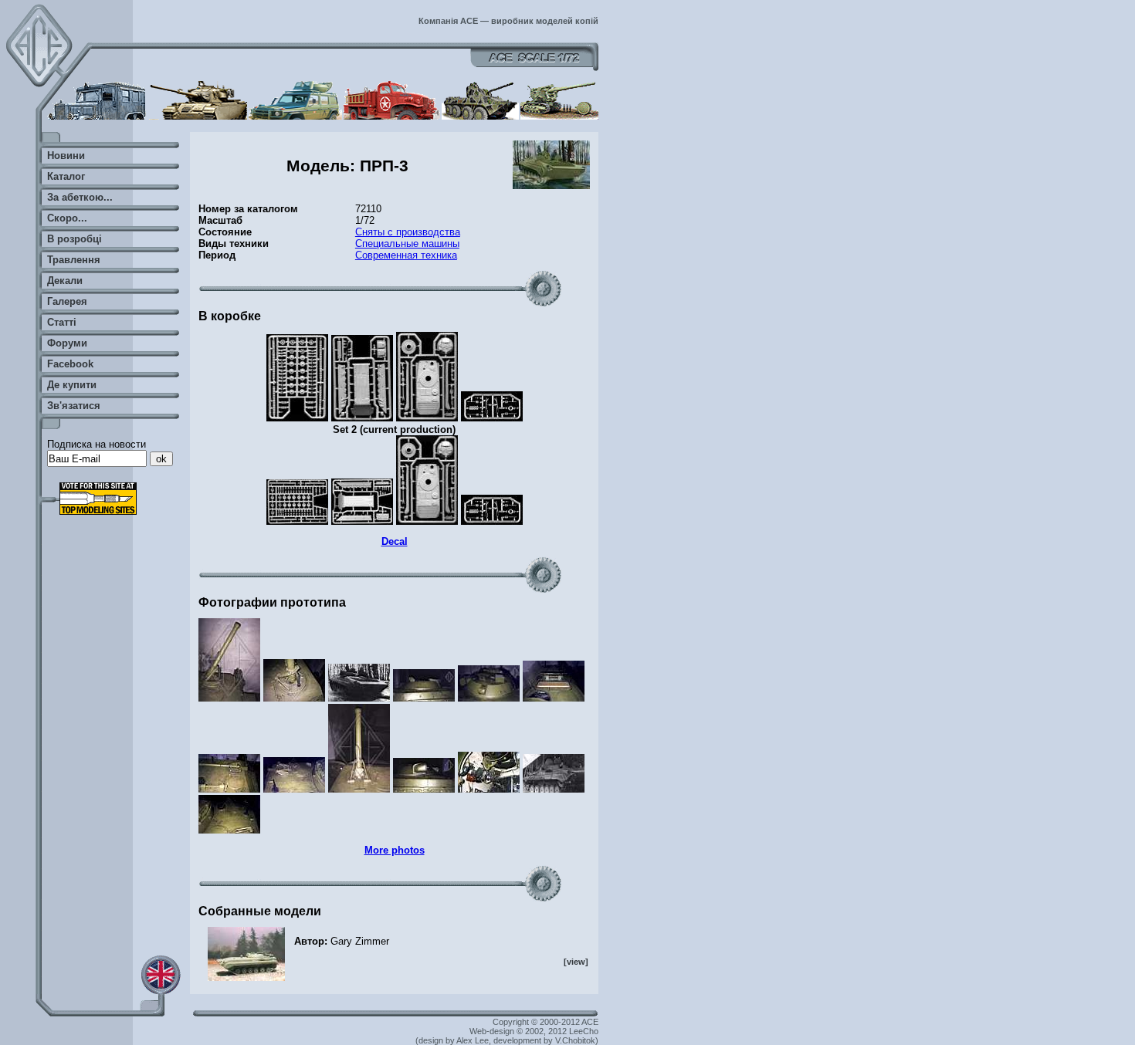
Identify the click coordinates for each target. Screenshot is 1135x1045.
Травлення (73, 259)
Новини (66, 155)
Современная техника (406, 255)
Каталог (66, 176)
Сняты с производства (407, 232)
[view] (576, 961)
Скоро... (67, 218)
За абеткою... (80, 197)
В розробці (74, 239)
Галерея (67, 301)
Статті (61, 322)
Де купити (72, 385)
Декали (65, 280)
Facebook (70, 364)
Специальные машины (407, 243)
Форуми (67, 343)
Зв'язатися (73, 405)
